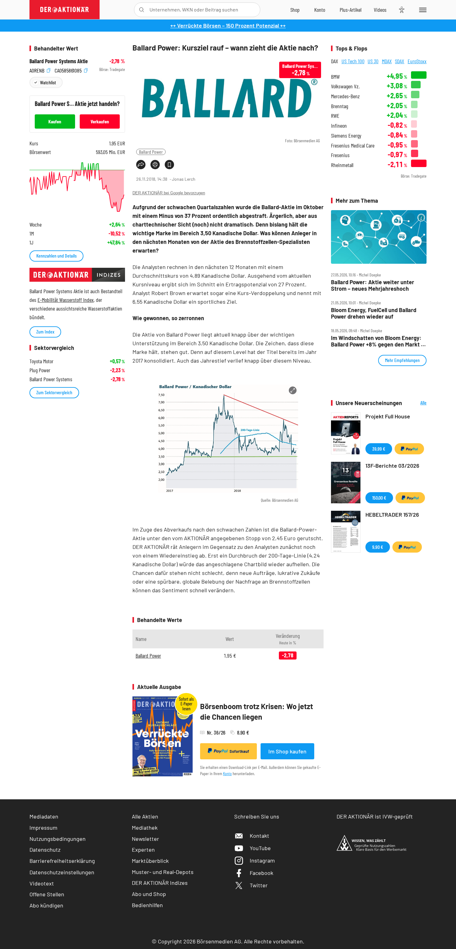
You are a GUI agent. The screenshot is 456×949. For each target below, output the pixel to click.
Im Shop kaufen (287, 751)
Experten (143, 849)
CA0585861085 (69, 69)
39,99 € (378, 449)
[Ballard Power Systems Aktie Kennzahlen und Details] (77, 187)
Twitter (259, 885)
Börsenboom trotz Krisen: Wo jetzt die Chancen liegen (256, 711)
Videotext (41, 883)
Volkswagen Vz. (345, 86)
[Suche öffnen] (141, 9)
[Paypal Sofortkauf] (409, 448)
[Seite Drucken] (155, 164)
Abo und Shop (149, 893)
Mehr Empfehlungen (402, 360)
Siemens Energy (346, 135)
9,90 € (377, 547)
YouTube (260, 848)
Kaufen (54, 121)
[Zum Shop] (295, 9)
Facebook (261, 872)
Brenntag (339, 106)
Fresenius (340, 155)
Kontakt (259, 835)
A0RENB (37, 69)
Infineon (339, 125)
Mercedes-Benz (345, 96)
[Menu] (422, 9)
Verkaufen (100, 121)
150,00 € (379, 498)
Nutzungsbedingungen (57, 838)
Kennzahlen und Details (56, 255)
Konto (227, 773)
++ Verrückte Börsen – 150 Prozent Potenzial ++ (228, 25)
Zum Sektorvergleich (54, 392)
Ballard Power (151, 152)
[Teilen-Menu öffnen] (140, 164)
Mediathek (145, 827)
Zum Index (45, 331)
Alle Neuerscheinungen (416, 403)
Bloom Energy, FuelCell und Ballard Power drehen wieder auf (373, 313)
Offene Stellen (46, 894)
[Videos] (380, 9)
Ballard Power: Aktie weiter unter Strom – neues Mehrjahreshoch (372, 285)
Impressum (43, 827)
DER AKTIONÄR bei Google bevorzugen (168, 193)
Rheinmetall (342, 165)
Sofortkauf (239, 751)
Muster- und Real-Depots (163, 871)
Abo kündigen (46, 905)
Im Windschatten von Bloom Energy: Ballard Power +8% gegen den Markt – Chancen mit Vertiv (377, 341)
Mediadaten (43, 816)
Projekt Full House (387, 416)
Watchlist (48, 82)
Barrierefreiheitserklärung (62, 860)
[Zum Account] (319, 9)
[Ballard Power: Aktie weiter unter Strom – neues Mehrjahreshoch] (379, 237)
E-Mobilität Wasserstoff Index (66, 299)
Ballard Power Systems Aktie (58, 61)
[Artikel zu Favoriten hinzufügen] (169, 164)
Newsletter (145, 838)
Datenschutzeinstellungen (61, 872)
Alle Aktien (145, 816)
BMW (335, 76)
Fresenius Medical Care (352, 145)
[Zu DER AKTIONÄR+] (350, 9)
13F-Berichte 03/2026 (392, 465)
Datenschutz (44, 849)
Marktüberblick (150, 860)
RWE (335, 116)
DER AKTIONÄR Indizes (160, 882)
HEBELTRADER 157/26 (392, 514)
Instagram (262, 860)
